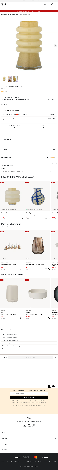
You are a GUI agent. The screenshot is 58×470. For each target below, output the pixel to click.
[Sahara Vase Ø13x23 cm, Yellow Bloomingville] (29, 45)
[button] (4, 91)
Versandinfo (53, 114)
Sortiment (4, 438)
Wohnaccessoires (5, 14)
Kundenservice (6, 432)
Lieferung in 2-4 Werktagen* (30, 0)
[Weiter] (55, 45)
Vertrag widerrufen (29, 409)
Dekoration (12, 14)
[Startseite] (4, 4)
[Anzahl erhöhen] (7, 357)
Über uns (4, 449)
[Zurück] (2, 45)
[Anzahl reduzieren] (2, 357)
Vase (17, 14)
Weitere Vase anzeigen (8, 348)
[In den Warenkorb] (23, 218)
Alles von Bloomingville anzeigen (10, 226)
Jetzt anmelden (52, 99)
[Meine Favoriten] (48, 4)
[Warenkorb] (52, 4)
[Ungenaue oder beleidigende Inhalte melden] (56, 171)
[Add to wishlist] (20, 218)
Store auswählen (51, 118)
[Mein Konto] (45, 4)
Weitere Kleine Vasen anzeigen (10, 337)
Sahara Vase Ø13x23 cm (24, 14)
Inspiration (5, 444)
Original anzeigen (19, 171)
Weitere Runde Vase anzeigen (10, 340)
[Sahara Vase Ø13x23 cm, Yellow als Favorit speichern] (55, 357)
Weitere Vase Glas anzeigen (9, 334)
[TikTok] (33, 425)
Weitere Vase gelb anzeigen (9, 343)
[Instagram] (29, 425)
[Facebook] (24, 425)
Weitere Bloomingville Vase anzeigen (11, 346)
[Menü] (56, 4)
